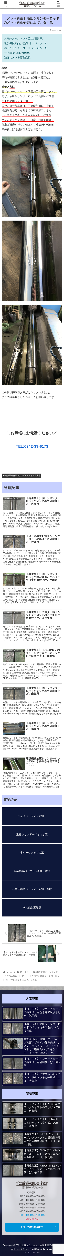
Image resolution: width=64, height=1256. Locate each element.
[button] (57, 655)
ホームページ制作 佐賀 (32, 1252)
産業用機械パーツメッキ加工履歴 (32, 889)
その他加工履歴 (32, 907)
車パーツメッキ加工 (32, 852)
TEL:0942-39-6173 (32, 446)
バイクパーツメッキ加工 (32, 816)
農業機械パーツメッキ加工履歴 (32, 871)
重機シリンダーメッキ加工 (32, 834)
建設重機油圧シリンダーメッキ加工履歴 (22, 475)
